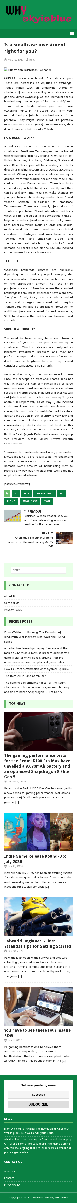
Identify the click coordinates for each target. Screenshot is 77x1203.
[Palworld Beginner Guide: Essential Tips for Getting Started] (38, 934)
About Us (10, 596)
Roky (32, 60)
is (61, 494)
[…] (17, 802)
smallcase (30, 501)
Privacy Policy (13, 610)
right (11, 501)
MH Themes (61, 1198)
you (47, 501)
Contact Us (11, 603)
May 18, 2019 (15, 60)
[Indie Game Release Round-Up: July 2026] (38, 849)
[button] (71, 33)
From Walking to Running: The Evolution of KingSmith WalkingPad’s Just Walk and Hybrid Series (34, 637)
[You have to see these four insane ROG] (38, 1023)
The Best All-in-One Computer (25, 676)
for (26, 494)
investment (44, 494)
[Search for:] (39, 570)
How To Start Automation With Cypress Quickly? (36, 669)
